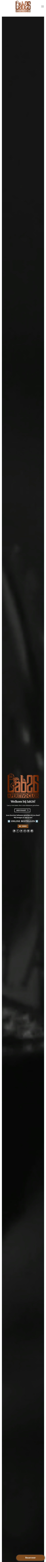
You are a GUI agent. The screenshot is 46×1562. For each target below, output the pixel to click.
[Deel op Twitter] (21, 831)
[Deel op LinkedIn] (31, 831)
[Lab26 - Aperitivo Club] (23, 6)
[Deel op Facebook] (17, 831)
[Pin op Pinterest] (28, 831)
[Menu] (42, 6)
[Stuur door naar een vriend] (24, 831)
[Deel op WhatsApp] (14, 831)
